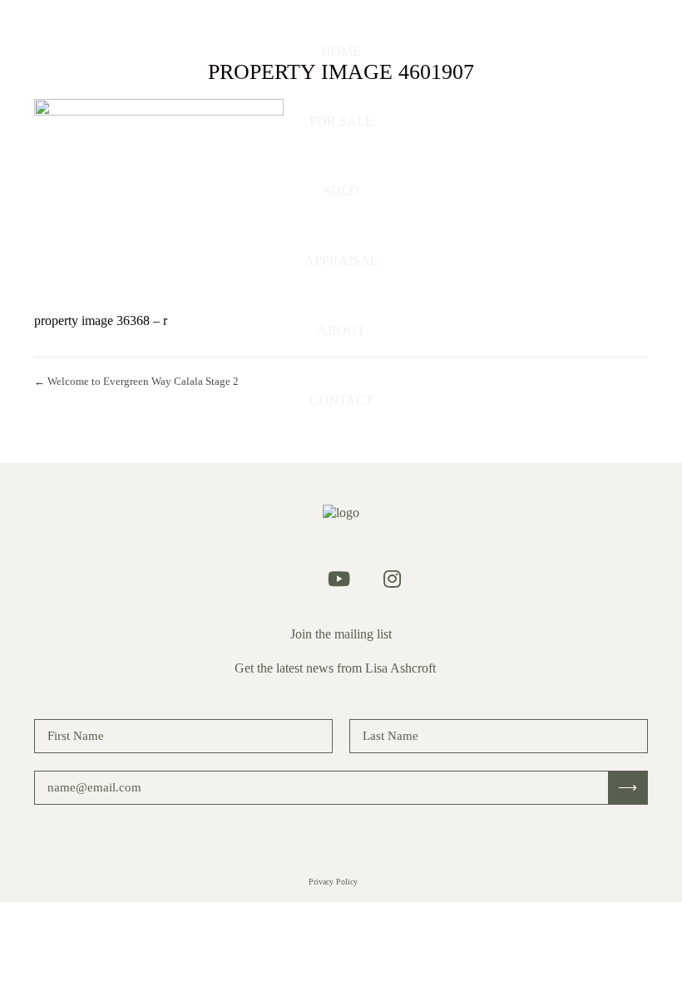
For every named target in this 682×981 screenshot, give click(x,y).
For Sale (341, 121)
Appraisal (341, 261)
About (341, 330)
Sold (341, 191)
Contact (341, 400)
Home (341, 51)
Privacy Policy (333, 881)
